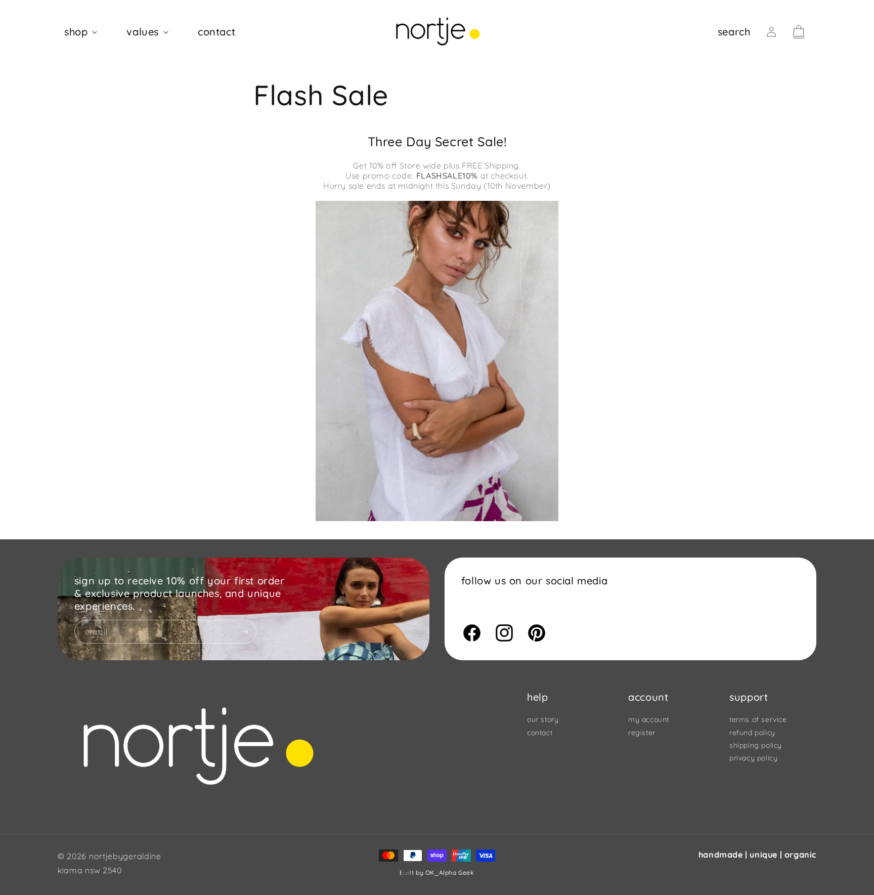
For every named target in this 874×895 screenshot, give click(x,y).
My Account (648, 719)
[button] (82, 31)
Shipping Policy (755, 745)
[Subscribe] (245, 632)
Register (642, 732)
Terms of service (758, 719)
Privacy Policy (753, 757)
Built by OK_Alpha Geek (437, 872)
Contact (539, 732)
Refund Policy (752, 732)
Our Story (542, 719)
